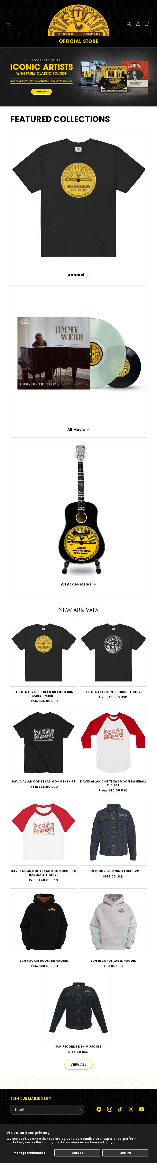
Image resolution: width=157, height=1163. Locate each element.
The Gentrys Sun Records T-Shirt (113, 692)
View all (78, 1064)
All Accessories (76, 584)
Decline (125, 1153)
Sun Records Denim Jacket (78, 1046)
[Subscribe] (79, 1110)
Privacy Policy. (101, 1142)
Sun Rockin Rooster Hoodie (44, 961)
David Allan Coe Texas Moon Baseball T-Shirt (113, 783)
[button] (8, 23)
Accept (77, 1153)
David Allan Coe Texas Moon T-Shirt (44, 781)
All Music (76, 429)
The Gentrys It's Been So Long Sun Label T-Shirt (44, 693)
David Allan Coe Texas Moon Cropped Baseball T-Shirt (43, 872)
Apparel (76, 274)
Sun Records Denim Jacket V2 (113, 871)
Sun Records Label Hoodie (113, 961)
